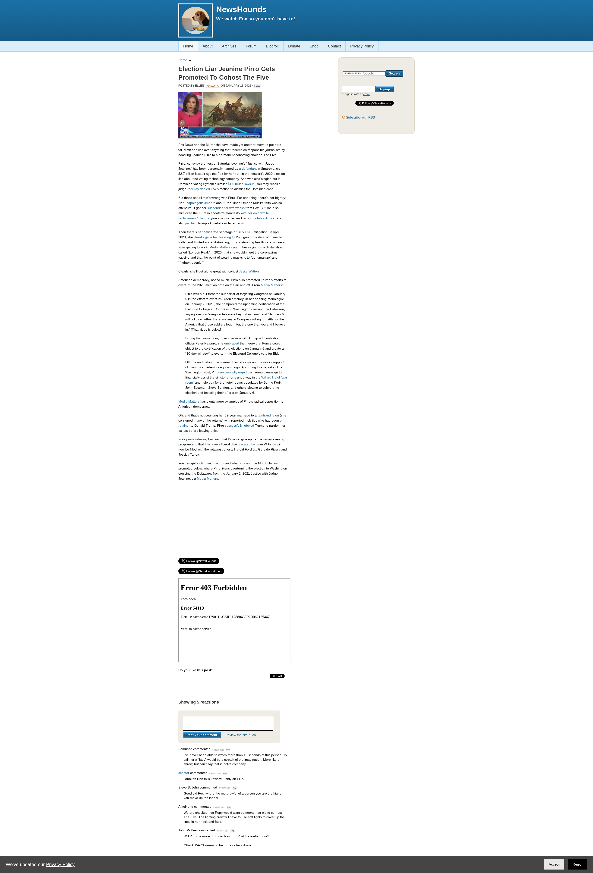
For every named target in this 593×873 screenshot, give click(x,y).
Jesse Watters (249, 271)
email (366, 94)
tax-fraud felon (268, 415)
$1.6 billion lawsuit (241, 184)
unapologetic (194, 203)
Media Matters (219, 247)
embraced (231, 343)
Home (188, 46)
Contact (334, 46)
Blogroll (272, 46)
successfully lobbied (239, 425)
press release (196, 439)
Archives (229, 46)
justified (190, 223)
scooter (183, 773)
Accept (554, 864)
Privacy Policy (362, 46)
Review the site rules (240, 735)
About (207, 46)
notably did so (263, 218)
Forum (251, 46)
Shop (314, 46)
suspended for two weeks (226, 208)
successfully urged (233, 372)
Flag (257, 85)
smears (209, 203)
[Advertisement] (233, 517)
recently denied (198, 189)
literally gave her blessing (212, 237)
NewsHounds (241, 9)
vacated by (247, 444)
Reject (577, 864)
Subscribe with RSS (360, 117)
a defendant (248, 168)
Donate (294, 46)
